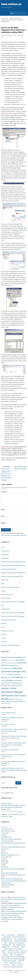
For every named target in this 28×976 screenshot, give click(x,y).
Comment (4, 491)
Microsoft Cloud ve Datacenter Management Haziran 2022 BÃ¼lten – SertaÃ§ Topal (12, 917)
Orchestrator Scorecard (8, 724)
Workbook (8, 703)
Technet (22, 104)
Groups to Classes (6, 803)
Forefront (4, 634)
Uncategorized (5, 609)
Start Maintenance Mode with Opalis (20, 468)
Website (3, 523)
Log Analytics (5, 554)
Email (3, 516)
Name (3, 509)
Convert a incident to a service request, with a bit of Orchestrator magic (13, 814)
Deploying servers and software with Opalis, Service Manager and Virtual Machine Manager (6, 473)
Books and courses (6, 594)
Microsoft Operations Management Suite (13, 562)
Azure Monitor (5, 551)
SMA (2, 605)
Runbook (3, 641)
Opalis (6, 18)
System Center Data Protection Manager (13, 602)
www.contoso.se (11, 4)
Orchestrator (5, 580)
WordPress (11, 970)
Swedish (3, 591)
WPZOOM (16, 972)
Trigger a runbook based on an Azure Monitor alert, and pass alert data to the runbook (13, 899)
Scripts (10, 680)
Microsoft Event (5, 598)
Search (25, 13)
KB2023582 (18, 249)
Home (2, 18)
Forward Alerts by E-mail (8, 713)
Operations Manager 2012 (8, 569)
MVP (2, 627)
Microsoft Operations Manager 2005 (11, 576)
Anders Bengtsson (7, 35)
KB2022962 (4, 119)
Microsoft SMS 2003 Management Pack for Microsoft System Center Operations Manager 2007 (13, 807)
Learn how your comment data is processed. (14, 535)
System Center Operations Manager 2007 (13, 573)
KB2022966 (23, 230)
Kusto (13, 660)
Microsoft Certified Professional (10, 645)
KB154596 (13, 164)
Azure (3, 547)
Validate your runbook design (9, 750)
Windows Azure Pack (7, 631)
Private (3, 638)
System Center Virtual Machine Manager (13, 616)
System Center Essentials (8, 620)
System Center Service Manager (10, 587)
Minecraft (4, 623)
